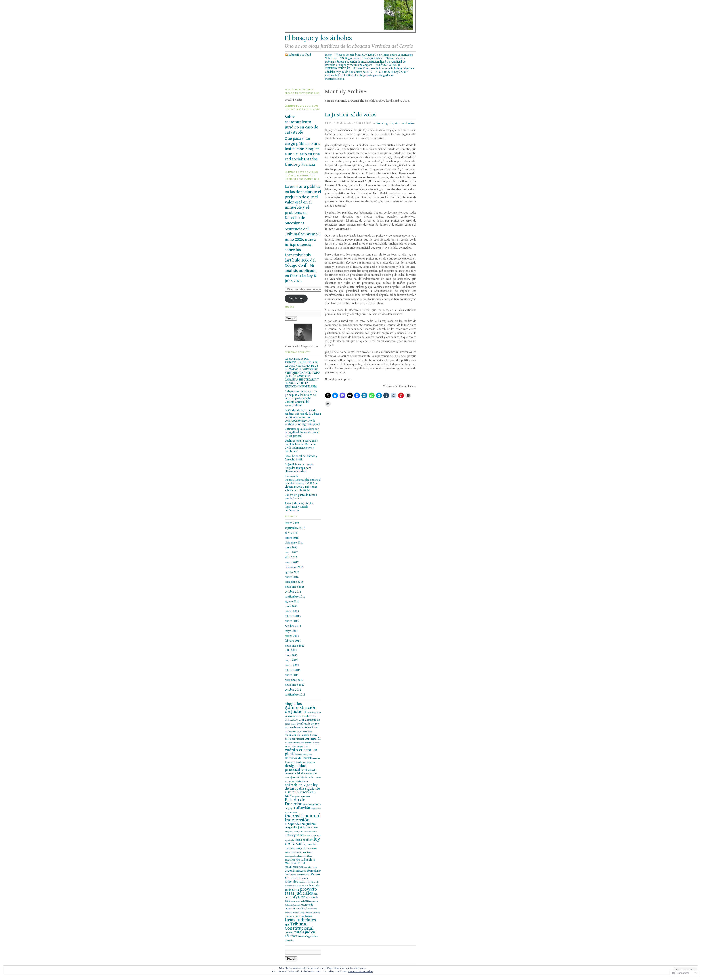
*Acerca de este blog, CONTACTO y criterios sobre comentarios (374, 54)
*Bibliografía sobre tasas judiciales (361, 58)
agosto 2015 (292, 601)
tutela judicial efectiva (301, 934)
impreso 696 (316, 809)
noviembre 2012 (294, 684)
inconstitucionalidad (307, 816)
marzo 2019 (292, 523)
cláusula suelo (292, 735)
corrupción (312, 739)
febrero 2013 (293, 670)
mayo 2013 (291, 660)
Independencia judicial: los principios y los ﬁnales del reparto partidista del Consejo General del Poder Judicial (301, 398)
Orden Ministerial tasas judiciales (302, 878)
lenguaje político (304, 839)
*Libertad (330, 58)
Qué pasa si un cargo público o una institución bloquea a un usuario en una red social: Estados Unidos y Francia (302, 151)
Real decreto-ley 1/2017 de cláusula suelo (301, 897)
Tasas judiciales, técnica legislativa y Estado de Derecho (299, 507)
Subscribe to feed (299, 55)
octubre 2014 (293, 626)
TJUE (287, 924)
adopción (310, 712)
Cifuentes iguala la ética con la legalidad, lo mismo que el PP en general (302, 432)
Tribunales (289, 933)
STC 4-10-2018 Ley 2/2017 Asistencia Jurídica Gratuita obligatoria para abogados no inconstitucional (366, 75)
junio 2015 (291, 606)
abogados (293, 703)
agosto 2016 (292, 572)
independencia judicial (301, 824)
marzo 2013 (292, 665)
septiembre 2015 (295, 596)
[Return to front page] (350, 32)
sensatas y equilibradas (302, 913)
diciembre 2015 (294, 581)
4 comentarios (404, 123)
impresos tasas (291, 812)
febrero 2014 (293, 640)
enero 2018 (292, 537)
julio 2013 (291, 650)
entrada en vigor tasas (301, 796)
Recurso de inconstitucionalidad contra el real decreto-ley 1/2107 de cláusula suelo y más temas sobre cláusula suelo (303, 483)
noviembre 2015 (294, 586)
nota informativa (310, 867)
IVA (308, 828)
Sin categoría (384, 123)
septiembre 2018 (295, 528)
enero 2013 (292, 675)
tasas (308, 916)
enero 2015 (292, 621)
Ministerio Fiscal (295, 863)
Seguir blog (296, 298)
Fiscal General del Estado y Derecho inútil (301, 457)
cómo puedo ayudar (304, 755)
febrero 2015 (293, 616)
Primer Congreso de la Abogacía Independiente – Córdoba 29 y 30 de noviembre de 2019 (369, 70)
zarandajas (289, 940)
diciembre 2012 (294, 680)
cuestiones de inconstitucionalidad (299, 743)
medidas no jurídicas (303, 856)
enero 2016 (292, 577)
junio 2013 (291, 655)
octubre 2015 (293, 591)
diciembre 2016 (294, 567)
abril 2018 (291, 533)
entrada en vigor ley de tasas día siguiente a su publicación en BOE (302, 790)
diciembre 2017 (294, 542)
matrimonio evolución (293, 852)
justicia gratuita (294, 835)
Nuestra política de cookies (360, 971)
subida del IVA (298, 916)
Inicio (328, 54)
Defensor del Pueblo (299, 758)
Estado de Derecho (295, 802)
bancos (293, 724)
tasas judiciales (300, 920)
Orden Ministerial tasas (300, 875)
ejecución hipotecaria (301, 777)
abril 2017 (291, 557)
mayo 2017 (291, 552)
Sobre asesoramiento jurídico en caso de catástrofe (301, 124)
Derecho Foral (301, 762)
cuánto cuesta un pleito (301, 751)
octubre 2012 (293, 689)
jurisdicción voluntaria (308, 832)
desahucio (311, 762)
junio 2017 (291, 547)
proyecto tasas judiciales (301, 891)
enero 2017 (292, 562)
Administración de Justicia (301, 709)
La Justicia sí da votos (350, 114)
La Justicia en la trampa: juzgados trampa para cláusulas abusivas (299, 468)
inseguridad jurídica (295, 827)
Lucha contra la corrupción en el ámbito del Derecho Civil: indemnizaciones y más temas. (301, 446)
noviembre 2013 (294, 645)
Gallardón (302, 808)
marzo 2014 (292, 635)
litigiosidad (307, 844)
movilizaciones (294, 867)
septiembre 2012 (295, 694)
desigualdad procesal (296, 767)
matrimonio (312, 848)
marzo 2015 (292, 611)
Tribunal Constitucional (299, 926)
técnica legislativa (308, 936)
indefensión (297, 820)
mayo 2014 (291, 631)
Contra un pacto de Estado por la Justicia (301, 496)
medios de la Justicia (300, 860)
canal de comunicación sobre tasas (298, 731)
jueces (295, 832)
